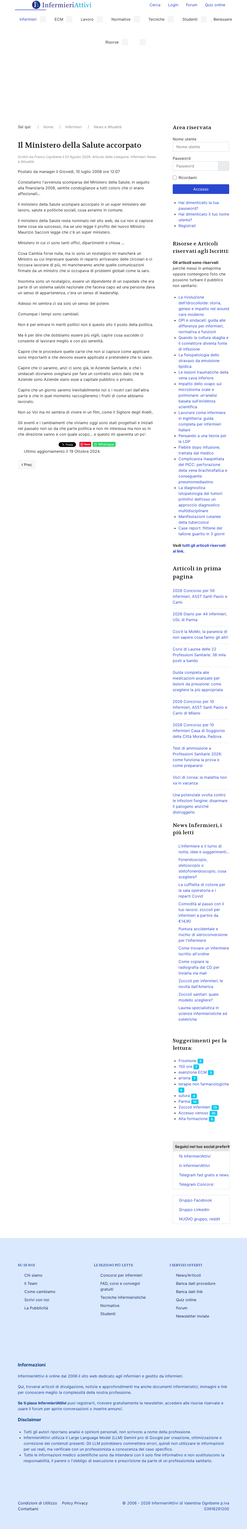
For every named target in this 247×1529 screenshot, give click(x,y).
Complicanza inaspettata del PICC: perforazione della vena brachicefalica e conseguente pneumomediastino (202, 470)
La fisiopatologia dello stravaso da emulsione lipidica (199, 360)
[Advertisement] (123, 87)
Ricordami (187, 177)
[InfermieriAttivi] (62, 4)
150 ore (185, 1066)
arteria (185, 1078)
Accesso (201, 189)
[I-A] (139, 42)
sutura (184, 1095)
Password (182, 158)
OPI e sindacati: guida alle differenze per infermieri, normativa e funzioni (202, 326)
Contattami (28, 1508)
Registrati (187, 225)
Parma (184, 1101)
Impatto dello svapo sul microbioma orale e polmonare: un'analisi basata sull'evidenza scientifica (199, 395)
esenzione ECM (192, 1072)
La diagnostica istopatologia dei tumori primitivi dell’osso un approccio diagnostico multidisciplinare (200, 499)
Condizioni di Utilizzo (37, 1503)
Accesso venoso (193, 1112)
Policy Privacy (75, 1503)
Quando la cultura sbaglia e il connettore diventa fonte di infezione (203, 343)
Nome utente (184, 139)
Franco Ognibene (48, 157)
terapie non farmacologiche (203, 1084)
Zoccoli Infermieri (194, 1107)
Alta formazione (193, 1118)
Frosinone (187, 1060)
